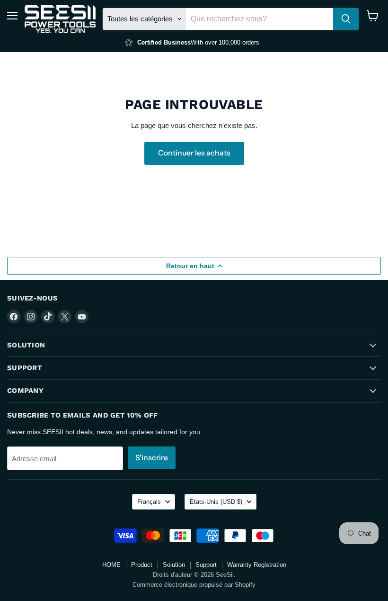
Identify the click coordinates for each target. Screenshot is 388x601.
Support (206, 564)
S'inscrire (151, 457)
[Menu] (12, 16)
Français (149, 501)
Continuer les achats (194, 152)
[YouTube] (81, 316)
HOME (111, 564)
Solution (174, 564)
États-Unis (216, 501)
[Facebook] (13, 316)
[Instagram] (30, 316)
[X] (64, 316)
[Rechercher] (346, 19)
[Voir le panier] (372, 15)
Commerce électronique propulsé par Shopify (194, 584)
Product (141, 564)
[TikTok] (47, 316)
